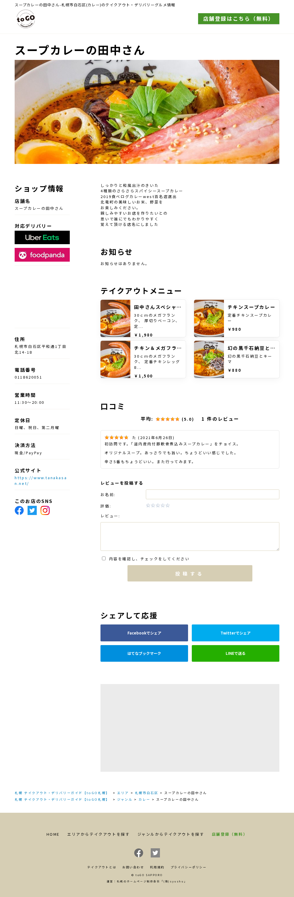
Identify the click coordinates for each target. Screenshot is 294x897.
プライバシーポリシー (189, 867)
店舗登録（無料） (230, 834)
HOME (53, 834)
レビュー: (110, 515)
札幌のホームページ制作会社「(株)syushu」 (152, 881)
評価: (105, 506)
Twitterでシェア (235, 633)
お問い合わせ (133, 867)
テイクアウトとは (101, 867)
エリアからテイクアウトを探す (98, 834)
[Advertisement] (190, 728)
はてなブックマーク (144, 653)
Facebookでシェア (144, 633)
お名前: (107, 494)
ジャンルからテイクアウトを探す (171, 834)
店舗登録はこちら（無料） (238, 18)
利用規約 (157, 867)
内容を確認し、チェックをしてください (147, 558)
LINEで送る (235, 653)
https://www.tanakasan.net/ (41, 480)
